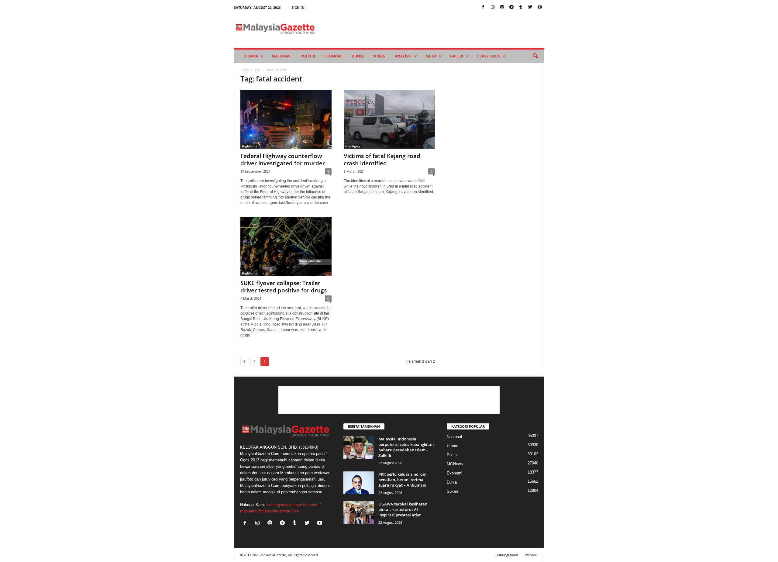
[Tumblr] (521, 7)
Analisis (403, 56)
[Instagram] (492, 7)
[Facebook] (483, 7)
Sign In (298, 7)
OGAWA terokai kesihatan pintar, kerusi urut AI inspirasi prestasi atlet (402, 509)
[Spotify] (502, 7)
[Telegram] (511, 7)
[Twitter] (530, 7)
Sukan (379, 56)
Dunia (358, 56)
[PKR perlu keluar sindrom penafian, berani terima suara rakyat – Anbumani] (358, 482)
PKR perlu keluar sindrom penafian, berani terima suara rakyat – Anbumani (402, 479)
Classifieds (488, 56)
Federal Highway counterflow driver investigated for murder (282, 159)
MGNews (455, 464)
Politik (308, 56)
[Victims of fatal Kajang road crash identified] (389, 119)
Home (244, 69)
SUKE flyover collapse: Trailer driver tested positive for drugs (283, 286)
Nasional (281, 56)
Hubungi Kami (506, 555)
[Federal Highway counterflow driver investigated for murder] (286, 119)
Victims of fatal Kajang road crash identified (382, 159)
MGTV (430, 56)
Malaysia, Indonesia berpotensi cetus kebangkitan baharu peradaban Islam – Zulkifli (406, 447)
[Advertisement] (389, 400)
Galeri (456, 56)
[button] (535, 56)
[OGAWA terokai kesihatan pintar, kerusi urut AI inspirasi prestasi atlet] (358, 512)
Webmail (532, 555)
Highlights (249, 146)
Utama (251, 56)
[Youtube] (539, 7)
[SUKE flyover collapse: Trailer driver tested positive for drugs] (286, 246)
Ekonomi (333, 56)
